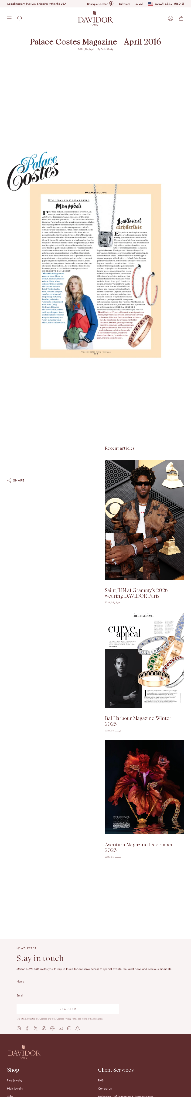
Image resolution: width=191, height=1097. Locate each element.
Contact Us (105, 1088)
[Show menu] (9, 18)
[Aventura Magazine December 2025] (144, 787)
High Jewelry (15, 1088)
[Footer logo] (24, 1051)
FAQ (100, 1080)
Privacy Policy (71, 1018)
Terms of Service (89, 1018)
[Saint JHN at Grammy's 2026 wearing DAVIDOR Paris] (144, 520)
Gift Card (124, 4)
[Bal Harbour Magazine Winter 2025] (144, 660)
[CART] (181, 18)
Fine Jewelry (14, 1080)
